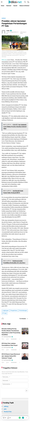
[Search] (25, 2)
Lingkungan (5, 310)
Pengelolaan (13, 310)
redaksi (8, 30)
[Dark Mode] (28, 2)
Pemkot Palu (8, 412)
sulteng (6, 406)
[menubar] (1, 2)
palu (5, 409)
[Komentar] (8, 418)
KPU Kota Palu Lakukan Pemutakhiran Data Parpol (9, 344)
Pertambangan (23, 310)
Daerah (4, 18)
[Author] (3, 32)
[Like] (4, 418)
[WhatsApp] (20, 418)
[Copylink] (23, 418)
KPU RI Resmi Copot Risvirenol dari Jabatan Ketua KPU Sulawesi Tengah (11, 356)
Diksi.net (4, 60)
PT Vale (4, 313)
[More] (19, 339)
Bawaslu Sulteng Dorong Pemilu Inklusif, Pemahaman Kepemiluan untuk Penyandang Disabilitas (11, 332)
